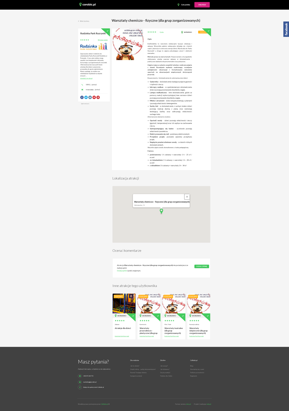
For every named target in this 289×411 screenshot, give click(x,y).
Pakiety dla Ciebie (166, 376)
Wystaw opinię (103, 40)
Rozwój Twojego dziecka (138, 372)
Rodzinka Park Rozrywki (93, 33)
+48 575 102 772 (88, 376)
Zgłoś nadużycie (85, 103)
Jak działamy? (165, 369)
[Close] (187, 196)
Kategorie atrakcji (136, 376)
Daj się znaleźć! (165, 372)
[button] (161, 211)
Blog (191, 366)
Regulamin (193, 376)
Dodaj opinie (122, 271)
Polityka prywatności (197, 372)
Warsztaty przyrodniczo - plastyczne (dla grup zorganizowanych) (148, 332)
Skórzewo (188, 32)
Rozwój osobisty (194, 324)
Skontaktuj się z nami (197, 369)
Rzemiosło (143, 324)
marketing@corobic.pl (89, 382)
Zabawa (117, 324)
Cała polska (185, 5)
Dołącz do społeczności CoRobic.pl (93, 387)
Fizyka (162, 32)
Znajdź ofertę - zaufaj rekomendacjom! (143, 369)
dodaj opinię (201, 266)
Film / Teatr (167, 324)
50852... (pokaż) (91, 85)
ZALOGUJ (202, 5)
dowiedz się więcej (86, 78)
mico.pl (188, 404)
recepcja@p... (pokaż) (93, 89)
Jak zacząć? (164, 366)
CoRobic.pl (104, 404)
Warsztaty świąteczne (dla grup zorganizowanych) (198, 330)
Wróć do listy (84, 21)
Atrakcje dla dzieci (123, 328)
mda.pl (209, 404)
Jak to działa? (134, 366)
